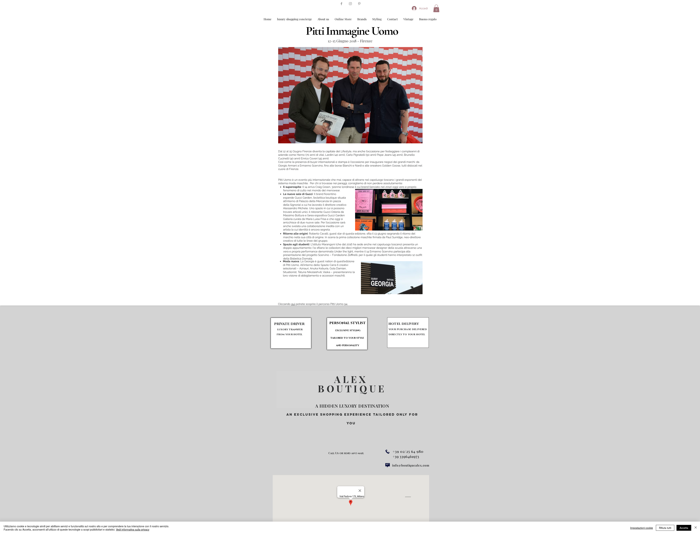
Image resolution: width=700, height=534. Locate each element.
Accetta (684, 528)
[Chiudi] (695, 528)
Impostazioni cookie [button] (641, 528)
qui (293, 304)
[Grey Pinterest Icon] (359, 4)
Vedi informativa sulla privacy (132, 529)
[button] (436, 8)
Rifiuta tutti (665, 528)
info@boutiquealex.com (410, 465)
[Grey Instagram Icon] (350, 4)
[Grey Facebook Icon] (341, 4)
